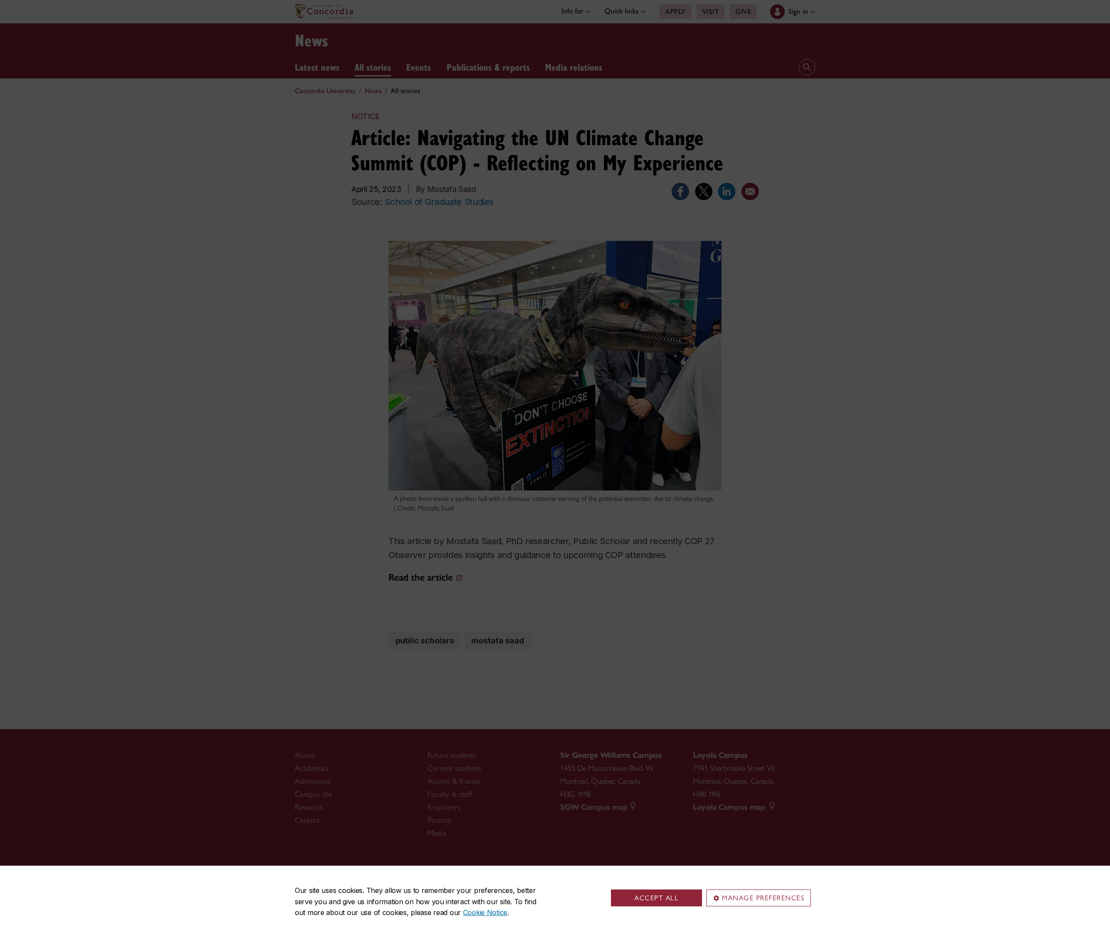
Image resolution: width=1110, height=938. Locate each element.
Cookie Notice (485, 912)
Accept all (656, 898)
